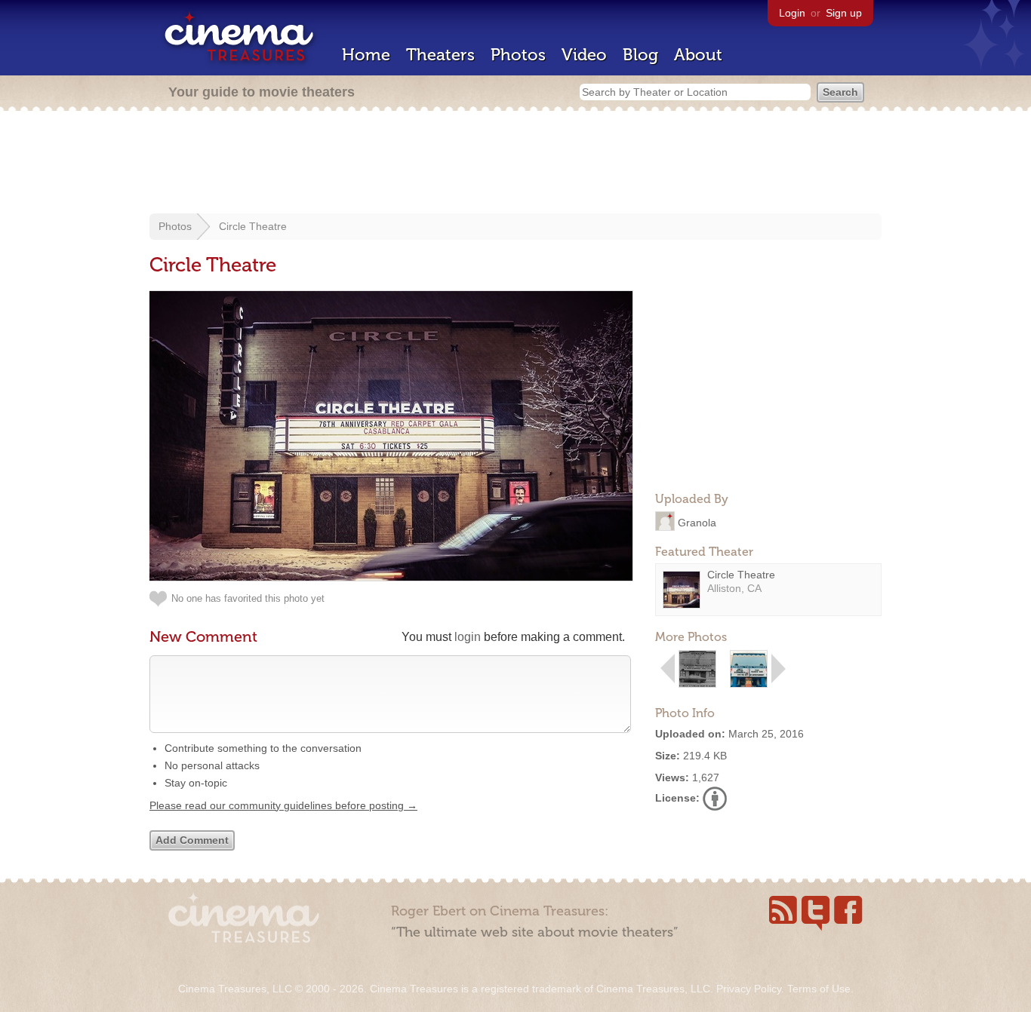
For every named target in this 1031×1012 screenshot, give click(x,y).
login (467, 636)
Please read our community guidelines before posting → (283, 805)
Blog (640, 54)
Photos (518, 54)
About (698, 54)
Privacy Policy (748, 989)
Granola (697, 522)
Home (366, 54)
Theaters (440, 54)
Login (792, 13)
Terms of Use (819, 989)
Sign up (844, 13)
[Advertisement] (515, 164)
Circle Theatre (253, 226)
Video (584, 54)
